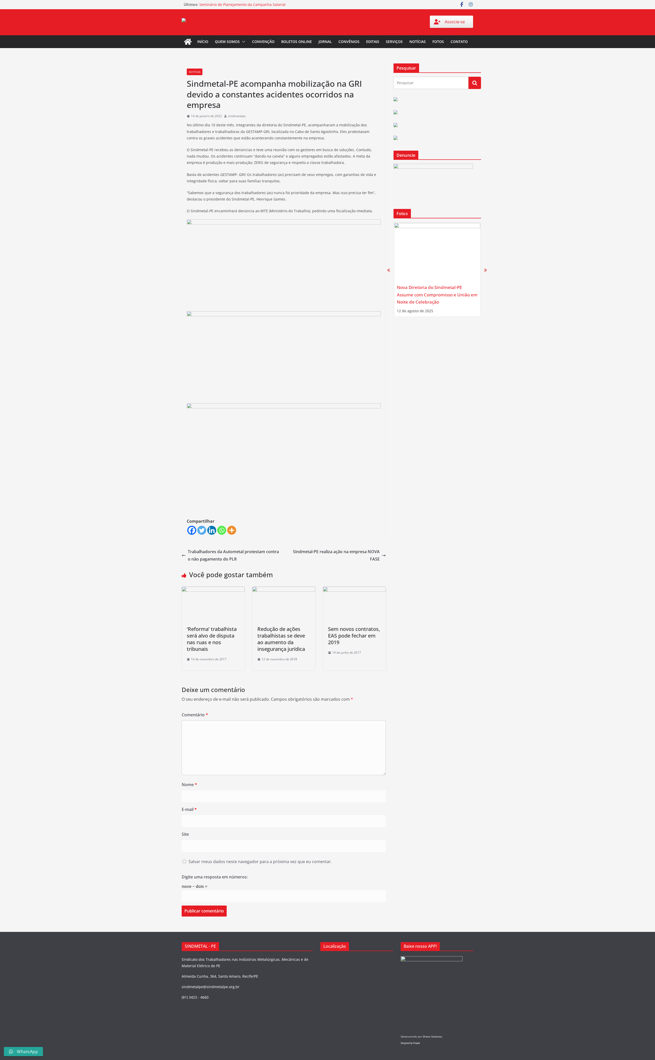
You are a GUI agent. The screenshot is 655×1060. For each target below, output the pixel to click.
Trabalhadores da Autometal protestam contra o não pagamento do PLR (233, 555)
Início (202, 41)
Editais (372, 41)
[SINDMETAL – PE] (188, 42)
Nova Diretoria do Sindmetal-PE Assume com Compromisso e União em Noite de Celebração (437, 294)
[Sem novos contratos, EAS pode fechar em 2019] (354, 590)
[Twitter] (201, 530)
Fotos (438, 41)
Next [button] (485, 270)
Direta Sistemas (432, 1036)
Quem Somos (227, 41)
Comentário (195, 715)
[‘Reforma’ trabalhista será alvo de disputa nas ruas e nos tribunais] (213, 590)
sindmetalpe (237, 116)
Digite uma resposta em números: (215, 877)
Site (185, 834)
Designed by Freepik (410, 1043)
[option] (437, 270)
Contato (459, 41)
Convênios (349, 41)
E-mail (189, 809)
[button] (242, 41)
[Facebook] (191, 530)
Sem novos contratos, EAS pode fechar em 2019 (354, 636)
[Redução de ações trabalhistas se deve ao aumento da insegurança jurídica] (283, 590)
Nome (189, 784)
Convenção (263, 41)
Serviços (394, 41)
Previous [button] (388, 270)
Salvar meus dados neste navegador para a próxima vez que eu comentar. (260, 861)
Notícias (417, 41)
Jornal (325, 41)
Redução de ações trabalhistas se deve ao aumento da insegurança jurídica (281, 639)
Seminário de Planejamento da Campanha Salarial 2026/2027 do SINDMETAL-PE (242, 7)
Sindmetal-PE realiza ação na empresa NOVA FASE (336, 555)
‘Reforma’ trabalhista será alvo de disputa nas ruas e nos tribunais (212, 639)
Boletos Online (296, 41)
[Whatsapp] (221, 530)
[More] (231, 530)
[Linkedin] (211, 530)
